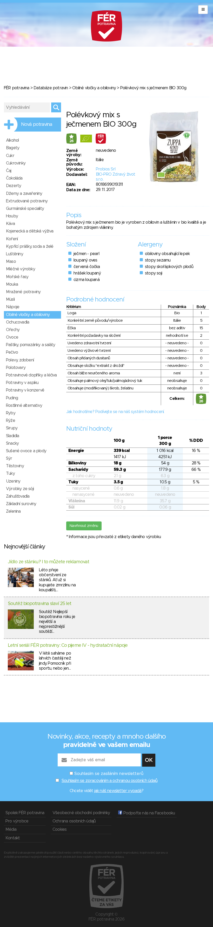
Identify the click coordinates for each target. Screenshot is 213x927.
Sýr (9, 458)
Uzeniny (13, 481)
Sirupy (11, 428)
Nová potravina (36, 124)
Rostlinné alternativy (24, 405)
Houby (12, 216)
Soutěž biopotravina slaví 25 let (39, 603)
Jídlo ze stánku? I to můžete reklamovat (48, 562)
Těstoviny (15, 466)
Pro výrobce (16, 821)
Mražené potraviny (23, 292)
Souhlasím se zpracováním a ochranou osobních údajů (109, 781)
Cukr (10, 156)
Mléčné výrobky (20, 269)
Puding (12, 398)
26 (71, 141)
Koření (12, 239)
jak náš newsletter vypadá (118, 791)
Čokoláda (14, 178)
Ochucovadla (17, 322)
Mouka (12, 284)
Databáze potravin (51, 88)
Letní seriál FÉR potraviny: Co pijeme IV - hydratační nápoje (68, 645)
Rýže (10, 420)
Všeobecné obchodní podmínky (81, 813)
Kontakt (12, 838)
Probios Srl (105, 169)
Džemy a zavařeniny (24, 193)
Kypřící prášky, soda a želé (29, 246)
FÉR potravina (16, 88)
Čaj (8, 171)
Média (10, 829)
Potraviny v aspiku (22, 383)
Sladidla (12, 436)
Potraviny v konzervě (25, 390)
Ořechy (12, 330)
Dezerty (13, 186)
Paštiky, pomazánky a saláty (30, 345)
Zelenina (13, 511)
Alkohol (12, 140)
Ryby (10, 413)
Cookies (59, 829)
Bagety (12, 148)
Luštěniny (14, 254)
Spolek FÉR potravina (24, 813)
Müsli (10, 299)
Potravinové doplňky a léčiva (31, 375)
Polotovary (15, 368)
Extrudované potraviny (27, 201)
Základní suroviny (21, 504)
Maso (11, 261)
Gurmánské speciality (25, 209)
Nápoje (12, 307)
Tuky (10, 473)
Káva (10, 224)
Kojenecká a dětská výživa (29, 231)
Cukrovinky (15, 163)
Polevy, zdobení (20, 360)
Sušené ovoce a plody (26, 451)
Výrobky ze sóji (20, 489)
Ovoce (12, 337)
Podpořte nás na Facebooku (148, 813)
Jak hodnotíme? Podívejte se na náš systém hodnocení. (115, 412)
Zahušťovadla (17, 496)
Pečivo (12, 352)
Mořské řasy (17, 277)
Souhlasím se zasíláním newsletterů (108, 774)
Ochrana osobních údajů (74, 821)
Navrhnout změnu (84, 526)
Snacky (12, 443)
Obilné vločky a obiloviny (94, 88)
